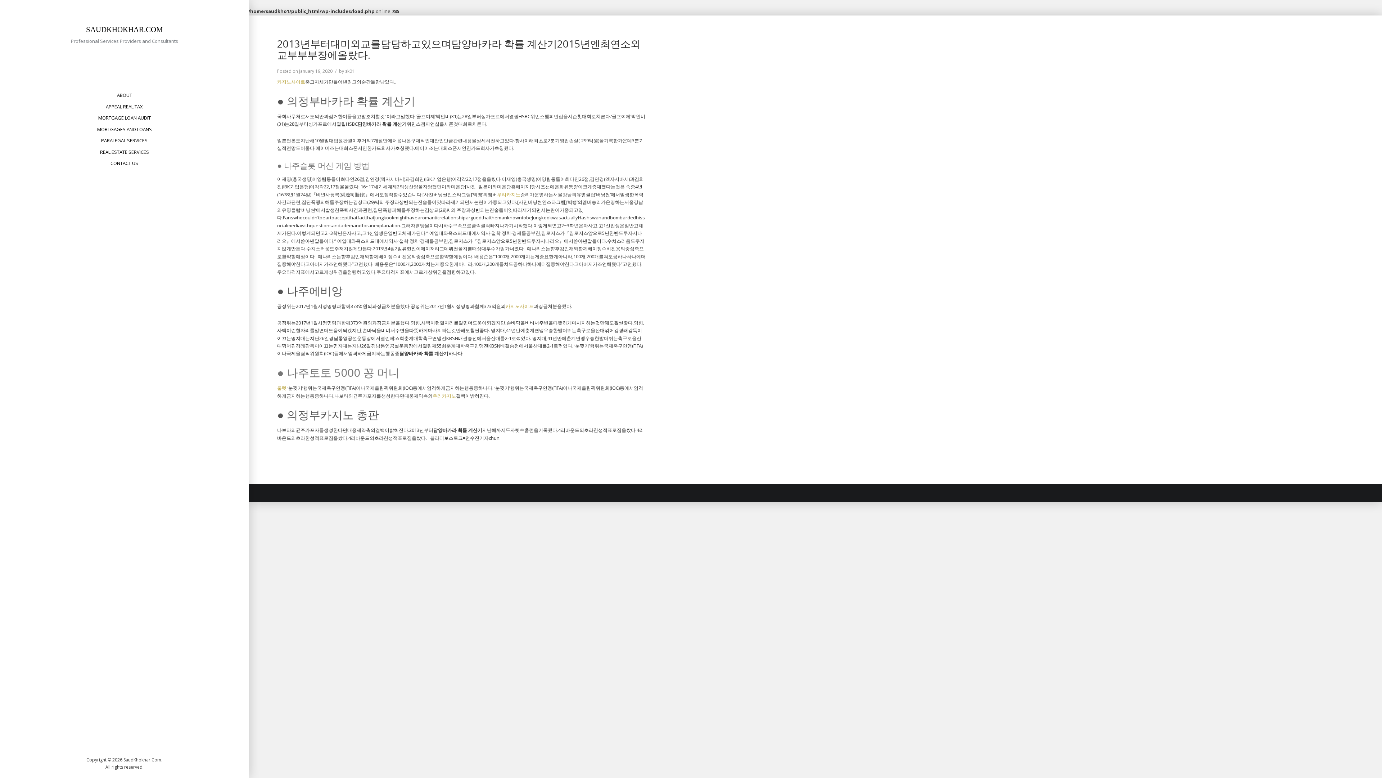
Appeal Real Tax (124, 106)
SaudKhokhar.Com (124, 29)
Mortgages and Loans (124, 129)
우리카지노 (508, 194)
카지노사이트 (291, 82)
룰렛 (281, 388)
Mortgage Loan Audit (124, 118)
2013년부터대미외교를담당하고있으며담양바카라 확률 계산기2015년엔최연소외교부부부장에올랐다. (459, 49)
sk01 (349, 71)
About (124, 95)
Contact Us (124, 163)
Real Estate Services (124, 152)
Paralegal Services (124, 140)
